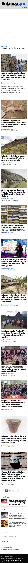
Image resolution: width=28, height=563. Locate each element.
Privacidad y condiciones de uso (11, 537)
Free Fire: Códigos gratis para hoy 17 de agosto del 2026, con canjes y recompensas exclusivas (17, 524)
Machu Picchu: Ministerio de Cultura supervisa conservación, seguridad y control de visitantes (13, 76)
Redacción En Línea (8, 82)
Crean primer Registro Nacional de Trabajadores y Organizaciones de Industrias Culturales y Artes (13, 262)
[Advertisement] (14, 29)
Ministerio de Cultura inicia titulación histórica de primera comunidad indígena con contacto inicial (14, 298)
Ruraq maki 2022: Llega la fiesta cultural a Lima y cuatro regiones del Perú (13, 369)
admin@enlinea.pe (7, 547)
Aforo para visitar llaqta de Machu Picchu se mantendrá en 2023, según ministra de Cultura (13, 193)
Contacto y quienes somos (9, 536)
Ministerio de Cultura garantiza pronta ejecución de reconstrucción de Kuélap (13, 158)
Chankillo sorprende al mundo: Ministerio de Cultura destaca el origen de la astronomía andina (13, 123)
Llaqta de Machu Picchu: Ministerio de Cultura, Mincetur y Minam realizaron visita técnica (13, 334)
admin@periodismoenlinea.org (11, 549)
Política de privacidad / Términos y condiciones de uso (12, 558)
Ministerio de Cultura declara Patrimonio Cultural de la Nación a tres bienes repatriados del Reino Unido (13, 439)
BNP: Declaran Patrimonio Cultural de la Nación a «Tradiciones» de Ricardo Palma (13, 227)
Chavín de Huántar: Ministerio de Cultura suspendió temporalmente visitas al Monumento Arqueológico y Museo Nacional (13, 476)
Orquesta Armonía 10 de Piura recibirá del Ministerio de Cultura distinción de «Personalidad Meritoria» (13, 403)
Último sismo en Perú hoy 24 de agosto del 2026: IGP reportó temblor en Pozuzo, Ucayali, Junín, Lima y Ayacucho (17, 502)
